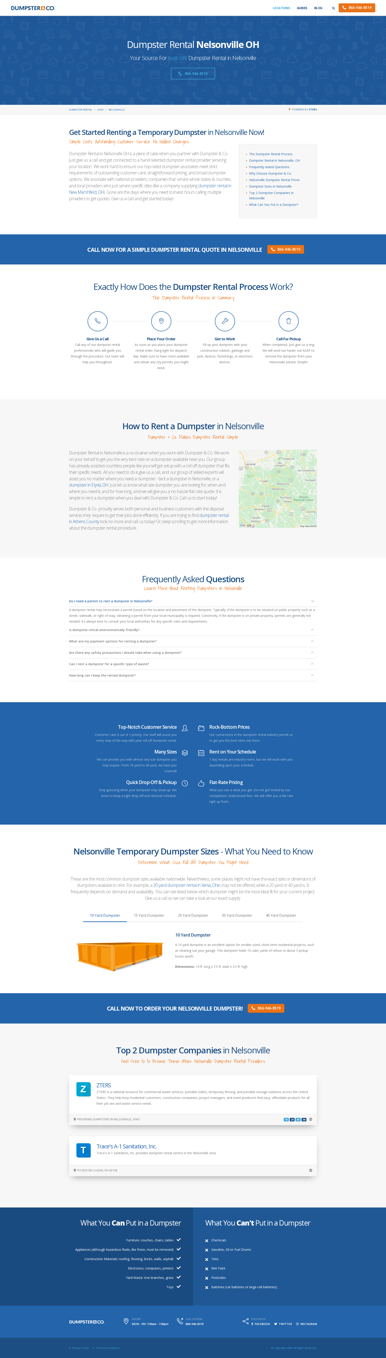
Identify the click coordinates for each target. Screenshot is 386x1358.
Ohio (100, 109)
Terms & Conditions (107, 1348)
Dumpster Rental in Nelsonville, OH (274, 160)
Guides (302, 8)
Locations (281, 8)
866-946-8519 (359, 7)
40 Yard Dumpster (281, 915)
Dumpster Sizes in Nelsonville (270, 186)
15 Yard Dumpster (149, 915)
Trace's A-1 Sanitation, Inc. (126, 1146)
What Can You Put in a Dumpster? (273, 204)
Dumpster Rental (80, 109)
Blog (318, 8)
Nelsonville (117, 109)
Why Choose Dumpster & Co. (270, 173)
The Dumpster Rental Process (271, 154)
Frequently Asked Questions (269, 167)
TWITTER (285, 1324)
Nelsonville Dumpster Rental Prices (274, 180)
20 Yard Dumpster (193, 915)
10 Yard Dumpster (105, 915)
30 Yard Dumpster (237, 915)
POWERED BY (304, 109)
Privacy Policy (80, 1348)
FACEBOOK (262, 1324)
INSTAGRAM (308, 1324)
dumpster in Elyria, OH (88, 485)
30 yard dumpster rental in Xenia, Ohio (186, 885)
